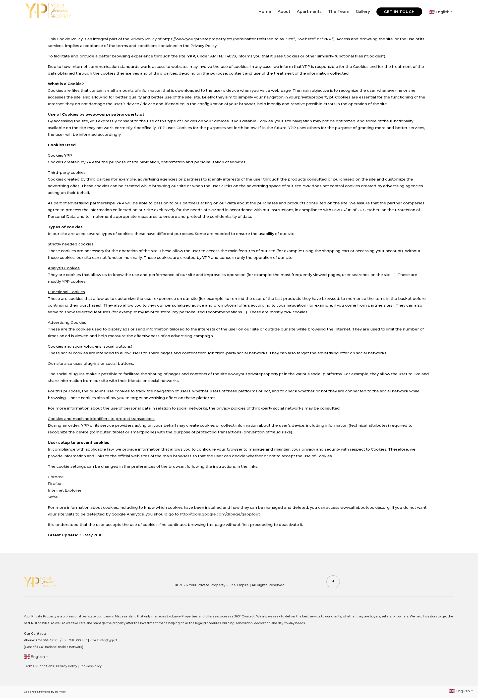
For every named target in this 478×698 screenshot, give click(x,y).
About (284, 12)
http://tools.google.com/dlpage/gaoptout (220, 514)
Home (264, 12)
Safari (53, 497)
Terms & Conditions (39, 666)
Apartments (309, 12)
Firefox (54, 483)
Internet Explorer (65, 490)
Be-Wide (60, 691)
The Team (338, 12)
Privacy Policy (143, 39)
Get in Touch (399, 11)
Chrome (56, 476)
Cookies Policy (90, 666)
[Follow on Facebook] (333, 581)
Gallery (363, 12)
